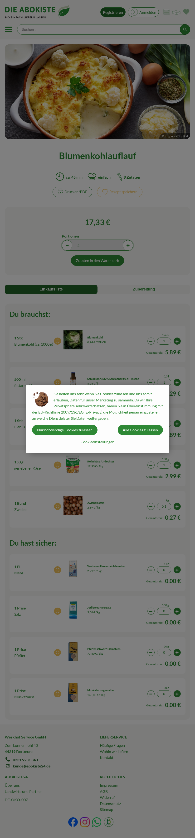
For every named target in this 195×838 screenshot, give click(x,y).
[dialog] (97, 419)
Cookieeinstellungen (97, 441)
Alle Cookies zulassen (140, 430)
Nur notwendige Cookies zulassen (65, 430)
